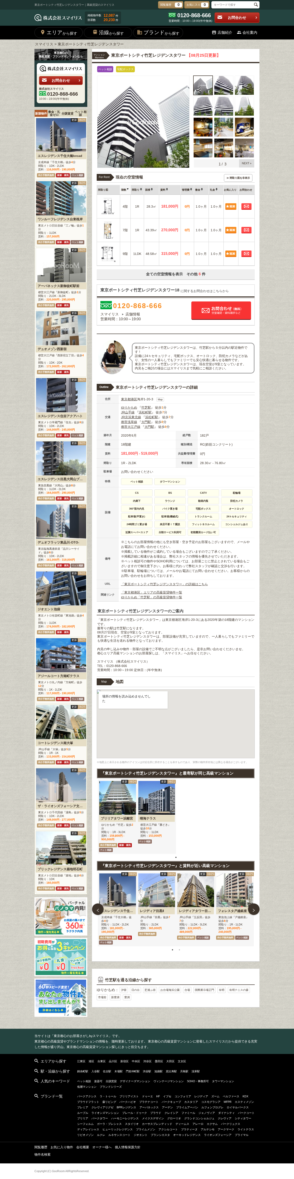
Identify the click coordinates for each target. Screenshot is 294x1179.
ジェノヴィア (206, 1113)
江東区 (81, 1061)
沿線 (111, 32)
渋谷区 (147, 1061)
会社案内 (250, 32)
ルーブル (82, 1113)
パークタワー (99, 1118)
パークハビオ (127, 1102)
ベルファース (231, 1096)
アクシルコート (168, 1129)
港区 (134, 399)
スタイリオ (132, 1124)
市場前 (102, 997)
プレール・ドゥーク (134, 1113)
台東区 (101, 1061)
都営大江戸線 (130, 427)
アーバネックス (149, 1107)
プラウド (155, 1113)
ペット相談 (81, 113)
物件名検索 (42, 1154)
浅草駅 (196, 1071)
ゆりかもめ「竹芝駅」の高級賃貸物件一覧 (151, 597)
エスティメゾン (244, 1102)
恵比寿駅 (171, 1071)
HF (158, 1096)
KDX (245, 1096)
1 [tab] (176, 857)
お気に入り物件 (62, 1147)
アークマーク (226, 1129)
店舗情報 (132, 314)
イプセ (167, 1096)
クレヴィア (225, 1118)
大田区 (170, 1061)
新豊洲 (115, 997)
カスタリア (191, 1102)
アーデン (167, 1107)
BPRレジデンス (126, 1107)
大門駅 (146, 422)
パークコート (246, 1113)
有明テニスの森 (239, 990)
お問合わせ (237, 18)
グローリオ (174, 1118)
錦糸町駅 (82, 1071)
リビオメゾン (85, 1135)
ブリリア (82, 1118)
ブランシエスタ (160, 1135)
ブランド (161, 32)
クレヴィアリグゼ (102, 1107)
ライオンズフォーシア (218, 1135)
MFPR (228, 1102)
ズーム (215, 1096)
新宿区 (124, 1061)
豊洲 (127, 997)
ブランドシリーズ (111, 1086)
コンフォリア (183, 1096)
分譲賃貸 (68, 113)
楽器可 (98, 1081)
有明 (221, 990)
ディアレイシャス (88, 1129)
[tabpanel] (117, 817)
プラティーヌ (189, 1129)
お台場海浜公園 (170, 990)
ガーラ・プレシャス (109, 1124)
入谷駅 (95, 1071)
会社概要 (82, 1147)
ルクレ (101, 1135)
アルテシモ (208, 1129)
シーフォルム (85, 1124)
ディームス (182, 1124)
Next (254, 909)
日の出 (135, 990)
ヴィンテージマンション (168, 1081)
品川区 (113, 1061)
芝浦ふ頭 (149, 990)
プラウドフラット (88, 1102)
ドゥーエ (147, 1096)
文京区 (182, 1061)
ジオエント (140, 1135)
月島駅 (184, 1071)
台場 (187, 990)
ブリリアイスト (129, 1096)
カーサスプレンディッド (157, 1124)
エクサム (212, 1124)
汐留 (124, 990)
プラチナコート (148, 1102)
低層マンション (86, 1086)
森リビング (109, 1102)
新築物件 (41, 113)
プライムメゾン (145, 1129)
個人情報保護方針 (128, 1147)
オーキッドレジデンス (187, 1135)
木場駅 (118, 1071)
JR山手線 (128, 412)
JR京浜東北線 (131, 417)
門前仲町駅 (133, 1071)
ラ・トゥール (108, 1096)
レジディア (201, 1096)
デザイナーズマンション (135, 1081)
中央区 (136, 1061)
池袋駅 (158, 1071)
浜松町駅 (145, 412)
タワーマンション (223, 1081)
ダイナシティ (226, 1113)
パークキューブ (171, 1102)
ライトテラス (245, 1129)
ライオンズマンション (105, 1113)
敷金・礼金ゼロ (54, 113)
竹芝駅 (146, 407)
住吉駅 (107, 1071)
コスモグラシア (210, 1102)
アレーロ (198, 1124)
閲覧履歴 (40, 1147)
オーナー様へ (102, 1147)
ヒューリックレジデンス (117, 1129)
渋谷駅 (147, 1071)
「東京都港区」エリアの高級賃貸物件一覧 (151, 592)
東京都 (126, 399)
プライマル (242, 1135)
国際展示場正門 (204, 990)
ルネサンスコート (119, 1135)
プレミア (82, 1107)
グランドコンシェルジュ (199, 1118)
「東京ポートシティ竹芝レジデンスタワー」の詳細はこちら (164, 584)
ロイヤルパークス (238, 1107)
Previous (98, 909)
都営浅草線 (129, 422)
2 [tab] (179, 950)
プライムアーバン (187, 1107)
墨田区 (159, 1061)
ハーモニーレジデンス (125, 1118)
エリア (62, 32)
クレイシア (171, 1113)
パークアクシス (86, 1096)
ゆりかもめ (129, 407)
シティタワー (243, 1118)
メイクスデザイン (153, 1118)
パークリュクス (230, 1124)
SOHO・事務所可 (198, 1081)
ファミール (188, 1113)
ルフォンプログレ (212, 1107)
